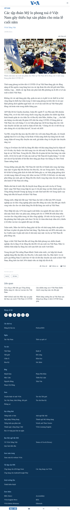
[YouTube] (29, 508)
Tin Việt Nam (8, 339)
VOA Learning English (43, 427)
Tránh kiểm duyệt (10, 484)
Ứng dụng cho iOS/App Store (14, 469)
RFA (37, 500)
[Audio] (43, 508)
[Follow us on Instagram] (18, 315)
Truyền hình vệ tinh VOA (12, 397)
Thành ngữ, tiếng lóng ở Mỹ (13, 427)
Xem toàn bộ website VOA (13, 458)
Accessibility (40, 496)
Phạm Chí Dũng (9, 385)
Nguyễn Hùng (8, 381)
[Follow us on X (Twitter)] (10, 315)
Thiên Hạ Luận (41, 378)
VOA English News (10, 500)
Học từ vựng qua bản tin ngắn (14, 431)
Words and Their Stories (44, 423)
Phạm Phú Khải (41, 374)
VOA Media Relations (11, 503)
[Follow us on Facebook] (6, 315)
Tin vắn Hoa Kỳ (41, 400)
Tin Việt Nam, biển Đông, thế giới (15, 400)
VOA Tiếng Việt (10, 27)
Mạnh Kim (7, 374)
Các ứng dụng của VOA (44, 469)
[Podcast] (23, 315)
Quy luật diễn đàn (10, 446)
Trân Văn (39, 381)
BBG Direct (8, 496)
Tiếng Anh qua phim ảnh (12, 423)
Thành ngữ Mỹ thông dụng (45, 419)
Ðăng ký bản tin (9, 328)
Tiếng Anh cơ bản (10, 416)
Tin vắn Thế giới (41, 397)
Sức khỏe (39, 362)
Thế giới (7, 355)
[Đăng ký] (27, 315)
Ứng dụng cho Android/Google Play (16, 473)
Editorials (39, 503)
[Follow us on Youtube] (14, 315)
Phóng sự (7, 404)
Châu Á (6, 359)
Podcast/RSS (40, 328)
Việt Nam (7, 8)
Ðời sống (39, 355)
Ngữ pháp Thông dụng (11, 419)
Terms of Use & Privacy (44, 442)
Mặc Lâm (7, 378)
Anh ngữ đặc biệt (41, 416)
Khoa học (39, 359)
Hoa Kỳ (6, 362)
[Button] (62, 36)
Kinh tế (38, 351)
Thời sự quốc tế (41, 339)
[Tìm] (58, 508)
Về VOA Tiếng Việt (10, 442)
